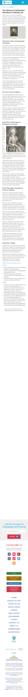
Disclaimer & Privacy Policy (10, 674)
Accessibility (9, 687)
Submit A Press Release (14, 578)
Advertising (14, 632)
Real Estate (14, 613)
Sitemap (14, 653)
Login (14, 573)
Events (14, 610)
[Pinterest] (18, 554)
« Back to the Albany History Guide (11, 262)
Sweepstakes (14, 629)
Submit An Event (14, 583)
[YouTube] (14, 554)
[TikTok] (14, 558)
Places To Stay (14, 601)
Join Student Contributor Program (14, 589)
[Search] (20, 649)
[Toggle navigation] (22, 2)
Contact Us (14, 623)
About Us (14, 626)
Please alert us (9, 681)
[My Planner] (14, 563)
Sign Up (12, 536)
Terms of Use (19, 674)
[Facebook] (9, 554)
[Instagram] (9, 558)
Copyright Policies (14, 675)
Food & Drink (14, 607)
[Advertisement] (14, 460)
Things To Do (14, 604)
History (7, 7)
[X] (18, 558)
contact (7, 689)
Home (3, 7)
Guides (14, 620)
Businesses (14, 616)
